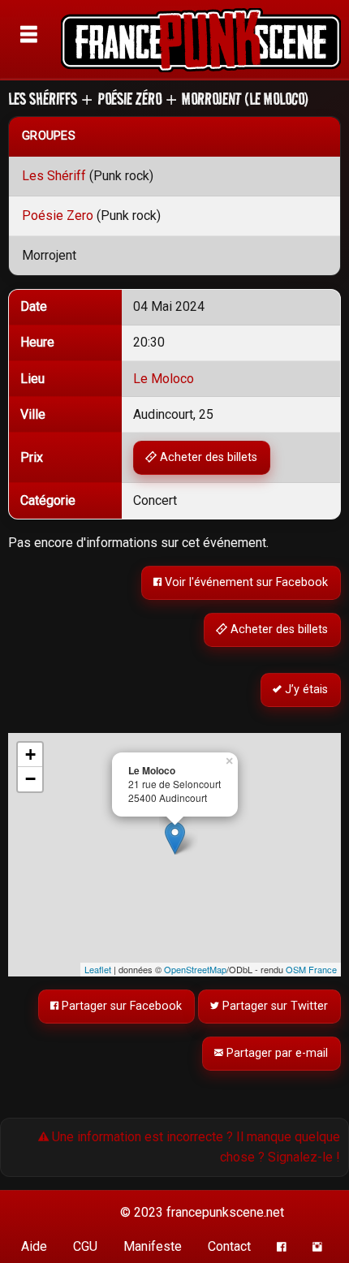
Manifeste (152, 1246)
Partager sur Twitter (274, 1006)
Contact (229, 1246)
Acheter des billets (207, 457)
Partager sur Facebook (121, 1006)
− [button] (30, 779)
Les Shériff (54, 175)
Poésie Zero (57, 215)
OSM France (311, 969)
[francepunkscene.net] (203, 40)
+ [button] (30, 754)
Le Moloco (163, 378)
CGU (85, 1246)
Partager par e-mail (276, 1053)
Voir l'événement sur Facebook (245, 582)
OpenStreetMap (195, 969)
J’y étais (305, 689)
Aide (34, 1246)
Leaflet (97, 969)
